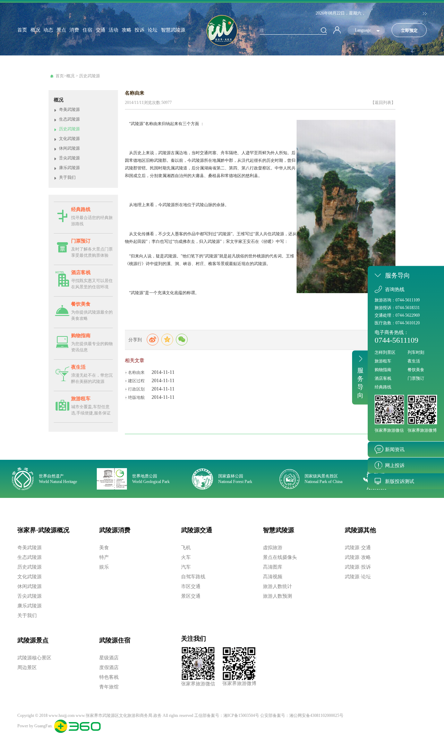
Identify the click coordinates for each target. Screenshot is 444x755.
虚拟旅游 (272, 547)
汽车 (186, 567)
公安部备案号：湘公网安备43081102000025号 (301, 715)
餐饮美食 (81, 304)
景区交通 (190, 596)
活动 (113, 30)
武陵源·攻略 (358, 557)
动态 (48, 30)
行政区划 (136, 389)
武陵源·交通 (358, 547)
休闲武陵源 (69, 148)
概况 (35, 30)
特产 (104, 557)
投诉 (139, 30)
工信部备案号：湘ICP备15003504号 (226, 715)
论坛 (152, 30)
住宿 (87, 30)
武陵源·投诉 (358, 567)
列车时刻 (416, 352)
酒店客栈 (81, 272)
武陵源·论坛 (358, 576)
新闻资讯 (394, 449)
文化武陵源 (69, 138)
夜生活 (78, 367)
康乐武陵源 (69, 167)
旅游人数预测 (277, 596)
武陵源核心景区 (34, 657)
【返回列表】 (382, 102)
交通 (100, 30)
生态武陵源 (69, 119)
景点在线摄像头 (280, 557)
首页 (22, 30)
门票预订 (81, 241)
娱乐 (104, 567)
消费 (74, 30)
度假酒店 (109, 667)
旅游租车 (81, 398)
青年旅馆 (109, 687)
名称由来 (136, 372)
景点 (61, 30)
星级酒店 (109, 657)
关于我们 (67, 177)
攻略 (126, 30)
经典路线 (81, 209)
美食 (104, 547)
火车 (186, 557)
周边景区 (27, 667)
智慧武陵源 (173, 30)
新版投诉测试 (399, 481)
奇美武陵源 (69, 109)
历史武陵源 (89, 75)
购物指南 (81, 335)
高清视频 (272, 576)
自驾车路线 (193, 576)
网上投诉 (394, 465)
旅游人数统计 (277, 586)
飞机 (186, 547)
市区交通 (190, 586)
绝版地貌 (136, 397)
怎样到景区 (385, 352)
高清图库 (272, 567)
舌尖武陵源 (69, 158)
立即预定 (409, 30)
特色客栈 (109, 677)
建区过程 (136, 380)
